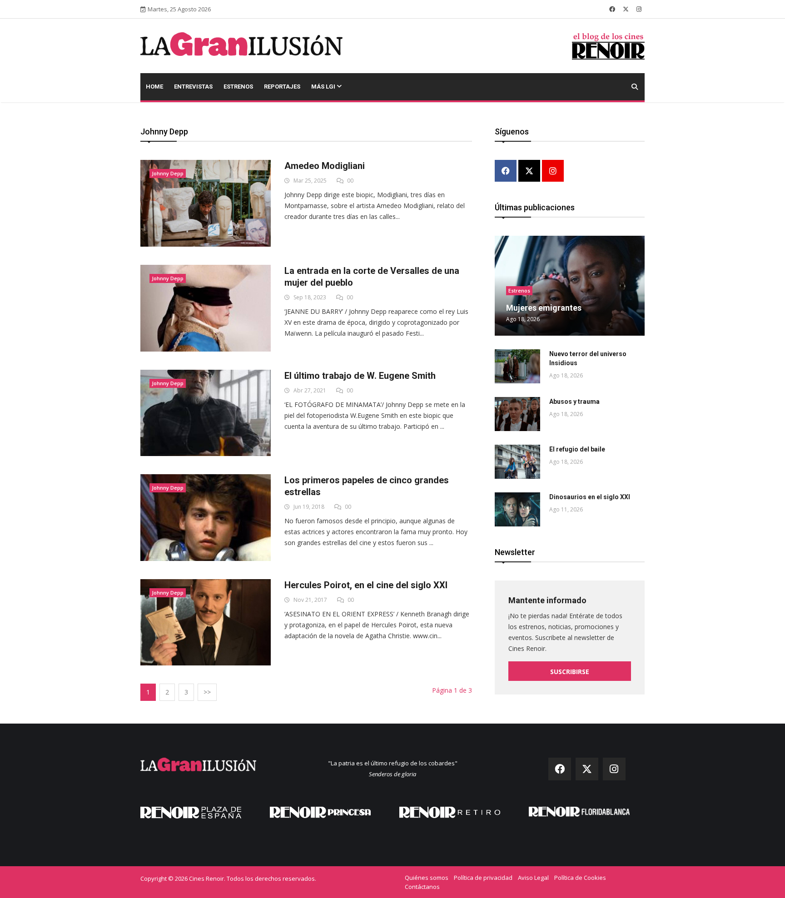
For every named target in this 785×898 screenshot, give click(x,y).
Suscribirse (569, 671)
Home (154, 86)
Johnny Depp (168, 173)
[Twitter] (529, 171)
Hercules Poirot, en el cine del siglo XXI (365, 585)
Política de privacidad (483, 877)
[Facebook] (506, 171)
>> (207, 692)
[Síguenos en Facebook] (612, 9)
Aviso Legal (533, 877)
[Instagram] (553, 171)
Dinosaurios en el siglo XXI (589, 497)
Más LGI (324, 86)
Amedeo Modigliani (324, 165)
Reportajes (282, 86)
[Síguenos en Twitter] (626, 9)
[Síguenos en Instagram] (638, 9)
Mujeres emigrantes (543, 308)
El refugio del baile (577, 449)
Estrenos (238, 86)
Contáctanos (422, 887)
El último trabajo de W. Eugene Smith (360, 375)
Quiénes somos (426, 877)
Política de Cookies (580, 877)
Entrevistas (193, 86)
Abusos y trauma (574, 401)
